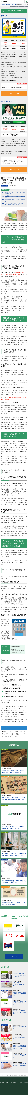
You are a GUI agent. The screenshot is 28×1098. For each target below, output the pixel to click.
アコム (20, 939)
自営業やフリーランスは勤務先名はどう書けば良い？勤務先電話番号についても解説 (19, 1047)
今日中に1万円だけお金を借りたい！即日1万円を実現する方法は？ (19, 984)
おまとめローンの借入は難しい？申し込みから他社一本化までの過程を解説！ (19, 975)
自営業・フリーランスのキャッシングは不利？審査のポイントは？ (20, 734)
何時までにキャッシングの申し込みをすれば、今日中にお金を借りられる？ (19, 1012)
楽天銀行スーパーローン (8, 949)
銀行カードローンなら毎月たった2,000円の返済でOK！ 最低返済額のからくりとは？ (13, 799)
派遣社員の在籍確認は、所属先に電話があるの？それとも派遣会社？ (19, 994)
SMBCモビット (6, 101)
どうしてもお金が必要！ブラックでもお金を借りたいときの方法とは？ (19, 1037)
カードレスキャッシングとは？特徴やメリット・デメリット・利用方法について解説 (7, 734)
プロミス (4, 16)
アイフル (8, 939)
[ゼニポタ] (9, 1)
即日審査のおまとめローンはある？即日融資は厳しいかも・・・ (19, 1003)
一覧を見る (14, 956)
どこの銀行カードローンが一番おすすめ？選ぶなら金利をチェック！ (19, 1056)
